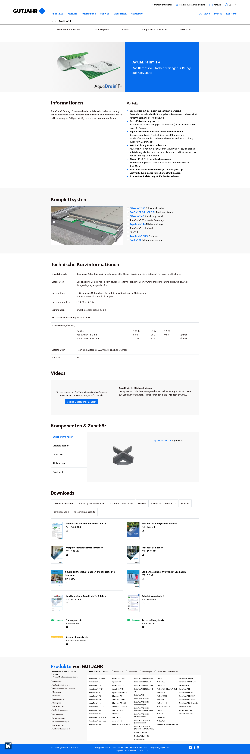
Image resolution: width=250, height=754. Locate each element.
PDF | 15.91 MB (152, 549)
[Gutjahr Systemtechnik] (29, 11)
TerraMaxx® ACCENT (186, 678)
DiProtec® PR (117, 713)
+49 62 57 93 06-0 (145, 747)
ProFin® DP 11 (162, 692)
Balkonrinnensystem (146, 239)
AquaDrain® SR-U (118, 678)
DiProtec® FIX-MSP (119, 703)
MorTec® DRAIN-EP (141, 732)
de (229, 4)
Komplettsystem (100, 29)
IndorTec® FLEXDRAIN (142, 681)
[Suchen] (235, 4)
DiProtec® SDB (117, 717)
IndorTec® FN (139, 695)
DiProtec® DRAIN (118, 699)
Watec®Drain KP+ (186, 713)
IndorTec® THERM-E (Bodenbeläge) (141, 703)
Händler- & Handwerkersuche (192, 4)
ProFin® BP (161, 685)
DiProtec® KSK (117, 710)
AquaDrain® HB (95, 699)
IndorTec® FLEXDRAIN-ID (144, 685)
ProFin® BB (161, 678)
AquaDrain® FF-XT (168, 440)
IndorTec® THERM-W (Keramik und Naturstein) (144, 727)
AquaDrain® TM (118, 689)
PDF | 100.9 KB (154, 597)
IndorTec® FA (117, 721)
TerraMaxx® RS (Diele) (187, 699)
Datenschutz (132, 750)
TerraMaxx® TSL (185, 706)
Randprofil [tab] (58, 471)
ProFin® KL (161, 699)
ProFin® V (160, 713)
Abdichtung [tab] (59, 462)
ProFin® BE (161, 681)
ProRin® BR (161, 721)
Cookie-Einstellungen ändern (81, 401)
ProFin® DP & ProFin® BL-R (167, 689)
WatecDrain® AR (185, 710)
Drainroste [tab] (58, 454)
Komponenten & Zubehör (154, 29)
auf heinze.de (73, 621)
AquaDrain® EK (95, 685)
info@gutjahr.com (162, 747)
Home (53, 21)
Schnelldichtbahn (147, 208)
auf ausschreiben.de (76, 638)
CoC (146, 750)
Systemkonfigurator (163, 4)
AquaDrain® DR (95, 681)
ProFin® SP (161, 710)
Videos (125, 29)
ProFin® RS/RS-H (163, 706)
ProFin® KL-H (162, 703)
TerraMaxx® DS (184, 685)
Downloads (185, 29)
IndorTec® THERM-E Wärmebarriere (141, 715)
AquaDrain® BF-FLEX (97, 678)
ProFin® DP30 (162, 696)
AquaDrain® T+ (117, 681)
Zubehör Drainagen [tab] (63, 436)
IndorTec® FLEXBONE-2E (121, 724)
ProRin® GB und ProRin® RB (167, 724)
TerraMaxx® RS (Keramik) (188, 703)
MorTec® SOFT (139, 739)
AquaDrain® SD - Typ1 (97, 717)
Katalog (217, 4)
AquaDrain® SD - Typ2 (97, 721)
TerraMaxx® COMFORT (187, 681)
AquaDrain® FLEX (96, 692)
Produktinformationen (68, 29)
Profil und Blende (151, 212)
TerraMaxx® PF (184, 689)
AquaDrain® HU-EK (96, 706)
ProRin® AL (161, 717)
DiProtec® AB (117, 696)
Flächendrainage (146, 224)
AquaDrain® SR (95, 724)
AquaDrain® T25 (118, 685)
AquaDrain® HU (95, 703)
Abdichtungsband (146, 216)
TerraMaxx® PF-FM (186, 692)
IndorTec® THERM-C (141, 698)
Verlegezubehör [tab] (61, 445)
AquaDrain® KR (95, 710)
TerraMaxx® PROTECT (187, 696)
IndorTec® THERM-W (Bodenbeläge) (142, 721)
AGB (141, 750)
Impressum (121, 750)
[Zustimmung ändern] (8, 746)
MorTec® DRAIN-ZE (141, 736)
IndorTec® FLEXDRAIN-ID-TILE (144, 690)
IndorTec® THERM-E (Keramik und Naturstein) (144, 709)
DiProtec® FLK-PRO (119, 706)
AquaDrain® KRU (95, 713)
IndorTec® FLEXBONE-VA (143, 678)
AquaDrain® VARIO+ (119, 692)
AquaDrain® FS (95, 696)
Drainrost (144, 235)
